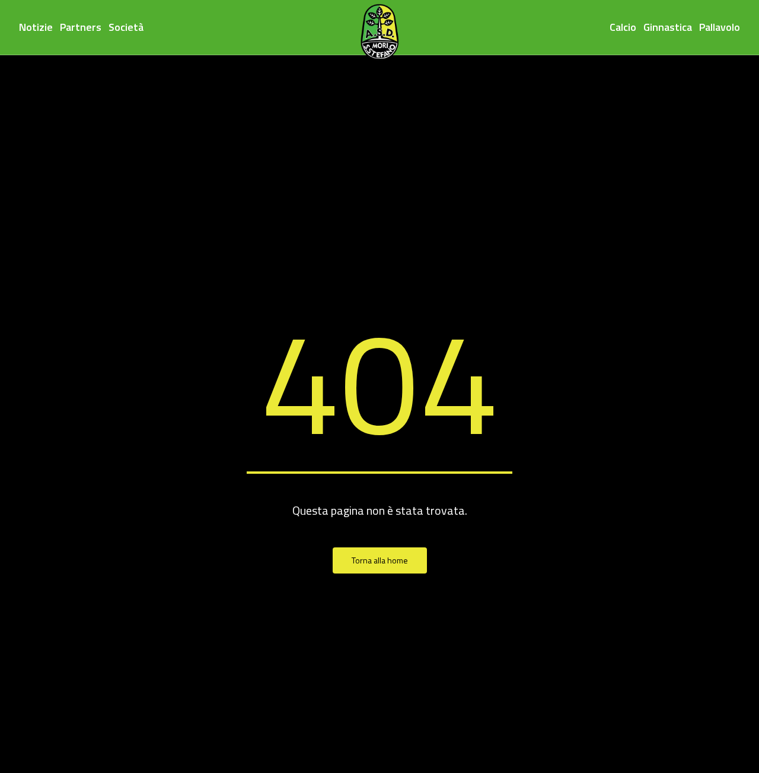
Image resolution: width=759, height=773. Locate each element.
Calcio (623, 27)
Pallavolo (719, 27)
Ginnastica (667, 27)
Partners (80, 27)
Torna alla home (380, 560)
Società (126, 27)
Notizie (36, 27)
